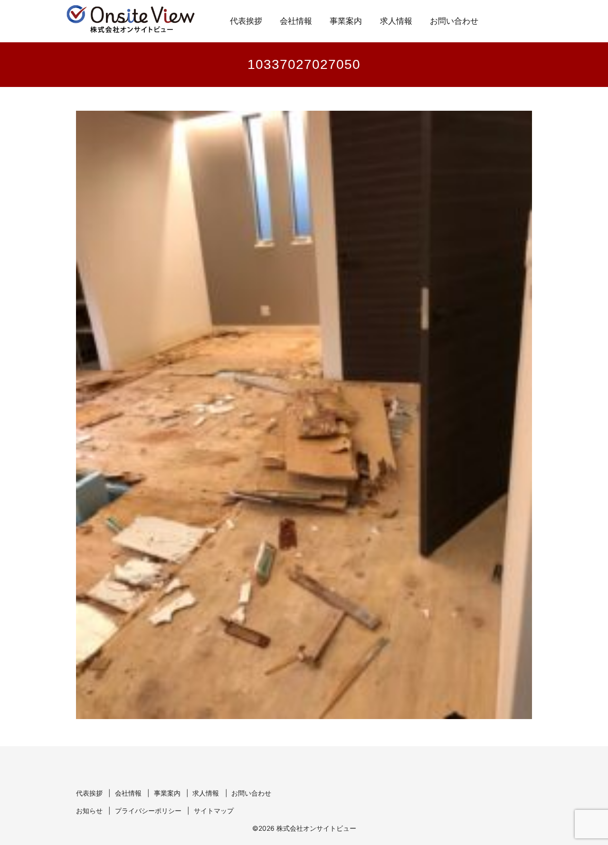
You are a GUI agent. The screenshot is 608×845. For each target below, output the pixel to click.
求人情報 (396, 21)
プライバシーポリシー (148, 811)
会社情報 (296, 21)
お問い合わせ (454, 21)
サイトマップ (214, 811)
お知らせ (89, 811)
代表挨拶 (246, 21)
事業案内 (346, 21)
